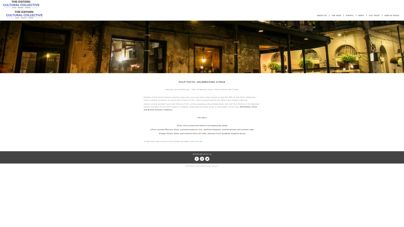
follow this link (196, 141)
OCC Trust (374, 15)
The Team (336, 15)
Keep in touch (392, 15)
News (361, 15)
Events (349, 15)
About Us (322, 15)
